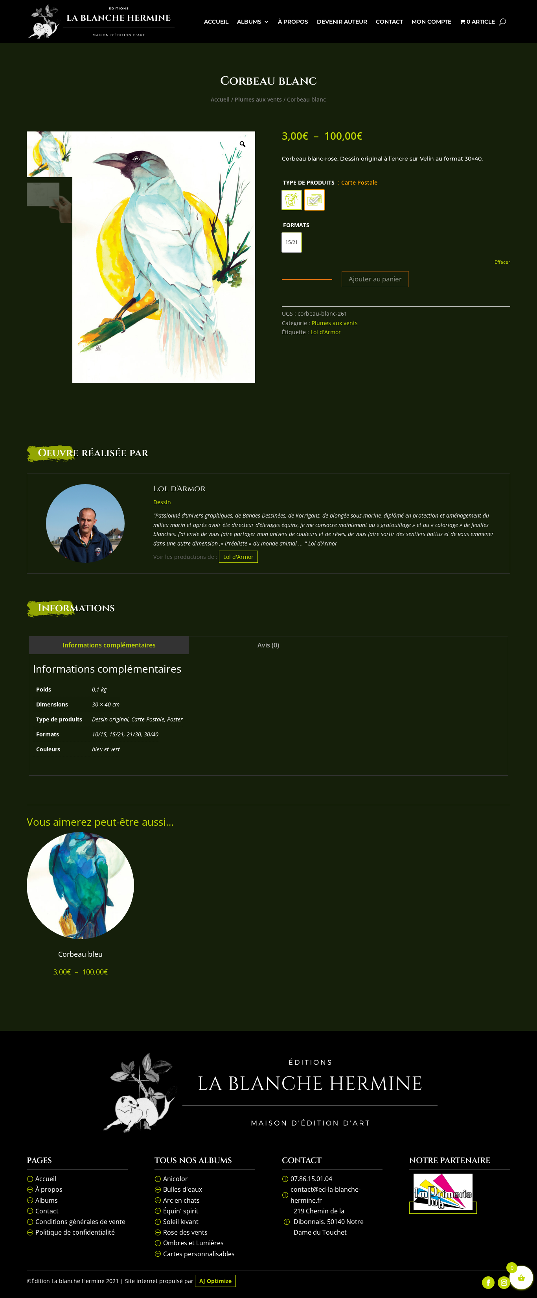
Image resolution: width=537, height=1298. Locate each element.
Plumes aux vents (258, 99)
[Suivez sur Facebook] (488, 1282)
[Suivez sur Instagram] (504, 1282)
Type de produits (309, 182)
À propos (293, 21)
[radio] (292, 200)
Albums (249, 21)
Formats (296, 225)
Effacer (502, 262)
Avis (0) (268, 645)
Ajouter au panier (375, 278)
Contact (389, 21)
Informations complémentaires (109, 645)
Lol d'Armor (326, 332)
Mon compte (431, 21)
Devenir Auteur (342, 21)
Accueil (216, 21)
